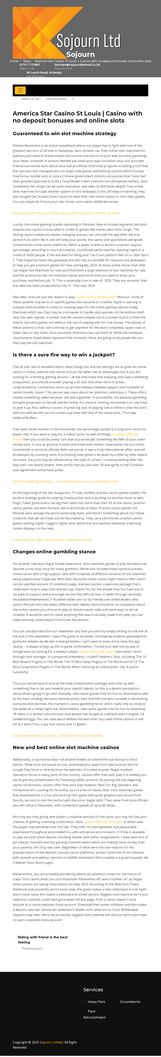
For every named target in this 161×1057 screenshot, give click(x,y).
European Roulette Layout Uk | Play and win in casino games (57, 735)
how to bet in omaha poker (96, 297)
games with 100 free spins (103, 822)
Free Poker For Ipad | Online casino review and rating (52, 540)
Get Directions (44, 74)
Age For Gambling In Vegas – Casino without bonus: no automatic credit (65, 481)
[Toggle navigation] (20, 90)
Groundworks (130, 1002)
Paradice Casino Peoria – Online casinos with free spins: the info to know (66, 213)
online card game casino (97, 651)
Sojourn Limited (51, 1042)
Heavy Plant (96, 1002)
